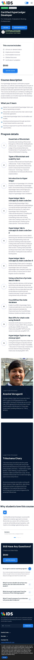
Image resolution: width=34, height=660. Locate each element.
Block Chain (13, 8)
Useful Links (5, 632)
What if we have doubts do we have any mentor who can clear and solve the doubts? (15, 584)
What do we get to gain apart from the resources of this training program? (14, 592)
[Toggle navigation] (31, 2)
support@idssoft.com (7, 642)
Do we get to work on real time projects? (15, 569)
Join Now (5, 27)
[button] (15, 537)
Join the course (10, 71)
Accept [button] (4, 657)
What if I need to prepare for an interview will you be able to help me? (15, 599)
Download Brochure (19, 27)
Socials (3, 636)
